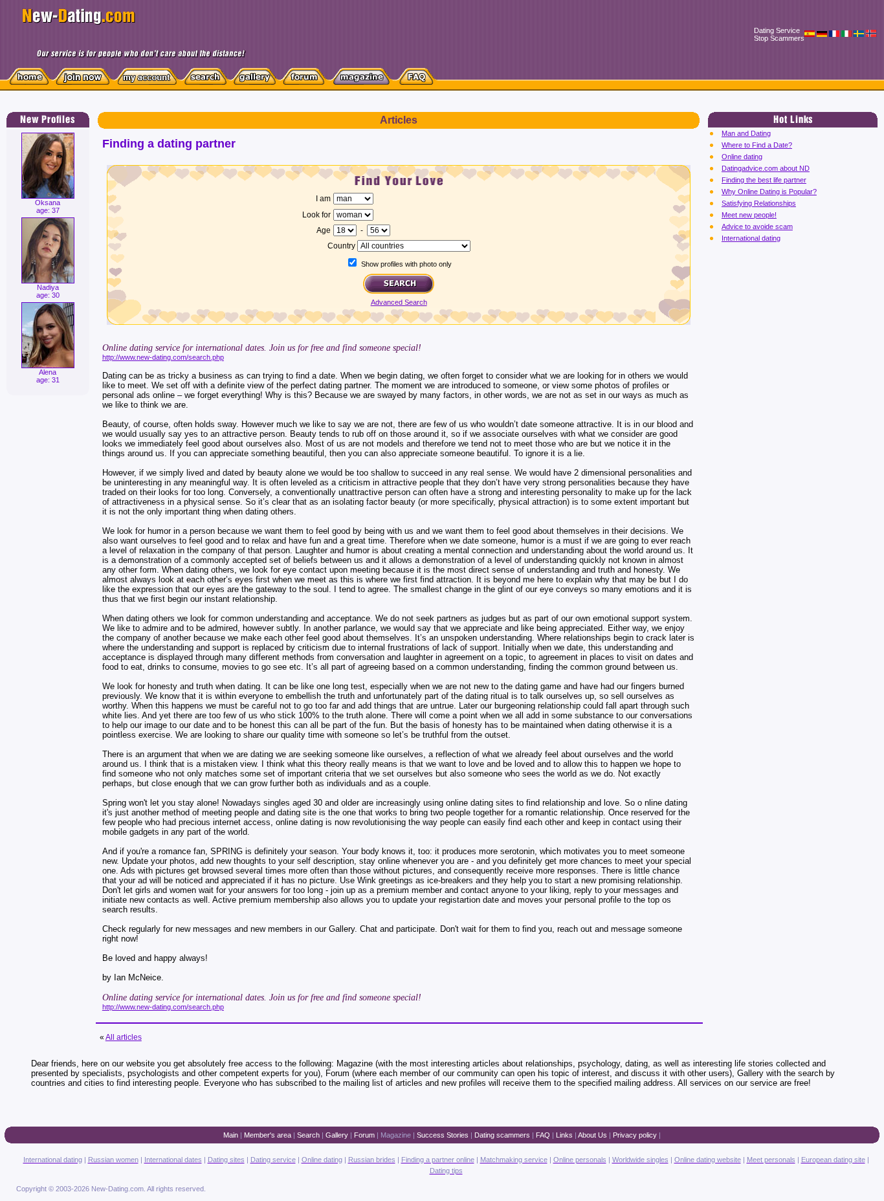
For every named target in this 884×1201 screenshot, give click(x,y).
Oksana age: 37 (47, 206)
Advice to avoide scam (757, 226)
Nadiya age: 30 (48, 291)
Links (564, 1135)
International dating (751, 238)
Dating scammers (502, 1135)
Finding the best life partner (764, 180)
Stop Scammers (779, 38)
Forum (364, 1135)
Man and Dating (746, 133)
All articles (123, 1037)
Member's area (267, 1135)
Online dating (742, 156)
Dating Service (777, 30)
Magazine (396, 1135)
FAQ (543, 1135)
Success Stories (443, 1135)
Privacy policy (635, 1135)
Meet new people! (749, 215)
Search (308, 1135)
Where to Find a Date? (757, 145)
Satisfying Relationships (759, 203)
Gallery (337, 1135)
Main (230, 1135)
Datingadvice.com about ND (766, 168)
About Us (592, 1135)
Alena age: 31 (48, 376)
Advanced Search (399, 302)
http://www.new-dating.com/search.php (163, 357)
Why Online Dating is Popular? (769, 191)
